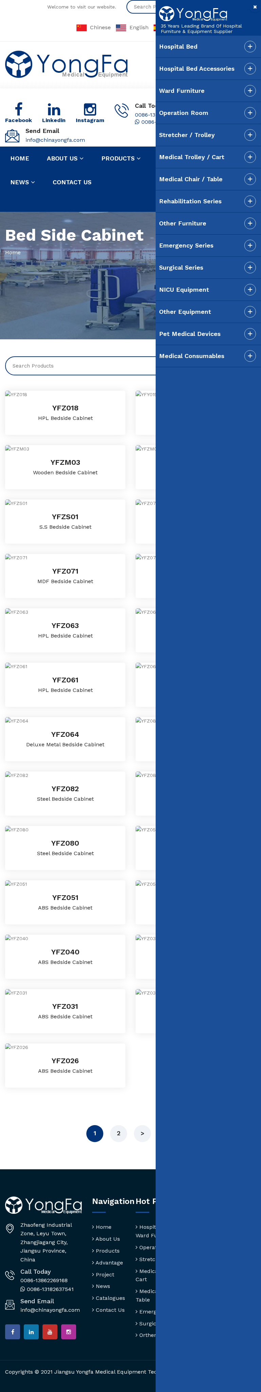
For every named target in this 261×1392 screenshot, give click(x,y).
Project (104, 1274)
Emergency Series (186, 245)
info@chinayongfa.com (55, 140)
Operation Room (183, 112)
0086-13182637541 (49, 1289)
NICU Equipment (184, 289)
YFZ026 (65, 1060)
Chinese (100, 27)
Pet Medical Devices (190, 333)
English (139, 27)
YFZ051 (65, 897)
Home (19, 158)
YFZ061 (65, 680)
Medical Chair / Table (191, 179)
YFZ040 (65, 952)
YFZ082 (65, 788)
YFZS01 (65, 516)
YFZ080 (65, 843)
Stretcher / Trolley (187, 134)
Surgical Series (181, 267)
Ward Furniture (182, 90)
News (20, 182)
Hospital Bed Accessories (196, 68)
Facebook (18, 120)
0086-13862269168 (44, 1280)
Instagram (90, 120)
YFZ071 (65, 571)
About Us (107, 1239)
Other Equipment (185, 311)
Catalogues (109, 1298)
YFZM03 (65, 462)
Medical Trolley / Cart (191, 156)
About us (63, 158)
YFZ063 (65, 625)
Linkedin (54, 120)
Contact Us (109, 1310)
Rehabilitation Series (190, 201)
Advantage (108, 1262)
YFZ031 (65, 1006)
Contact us (72, 182)
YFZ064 (65, 734)
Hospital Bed (178, 46)
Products (119, 158)
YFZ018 (65, 408)
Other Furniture (182, 223)
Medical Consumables (191, 355)
